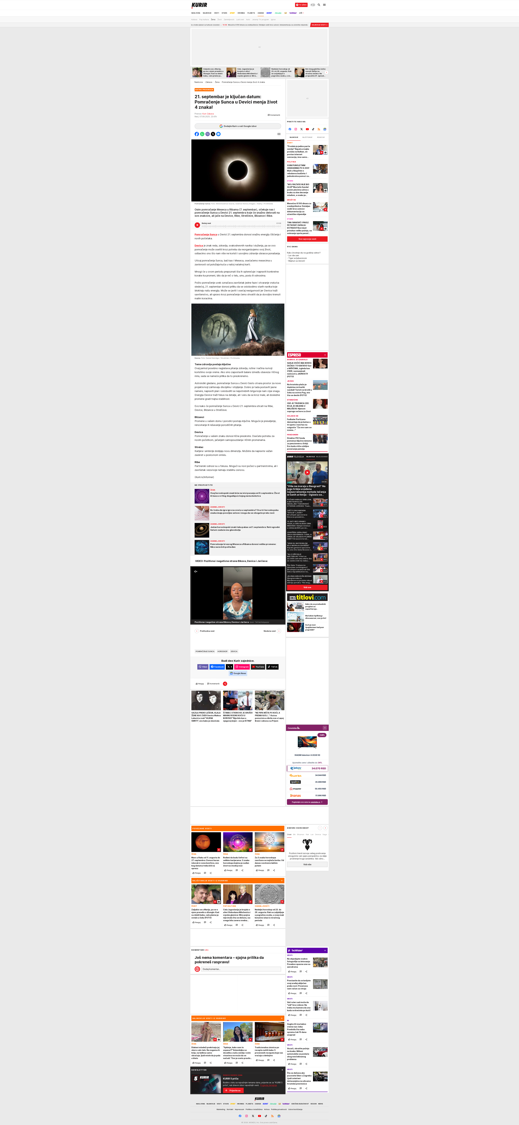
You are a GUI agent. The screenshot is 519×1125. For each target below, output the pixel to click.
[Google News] (325, 129)
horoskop (222, 651)
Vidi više (307, 864)
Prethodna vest (207, 631)
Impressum (239, 1109)
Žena (217, 82)
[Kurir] (199, 4)
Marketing (221, 1109)
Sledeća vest (270, 631)
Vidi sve (307, 587)
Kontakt (230, 1109)
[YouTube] (307, 129)
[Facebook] (290, 129)
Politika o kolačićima (254, 1109)
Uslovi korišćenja (295, 1109)
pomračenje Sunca (205, 651)
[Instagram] (296, 129)
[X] (302, 129)
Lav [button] (312, 834)
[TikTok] (313, 129)
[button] (274, 115)
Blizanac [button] (300, 834)
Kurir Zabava (208, 114)
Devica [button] (318, 834)
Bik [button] (294, 834)
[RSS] (319, 129)
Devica (234, 651)
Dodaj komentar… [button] (211, 969)
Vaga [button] (324, 834)
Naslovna (198, 82)
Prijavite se (234, 1090)
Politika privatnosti (279, 1109)
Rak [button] (307, 834)
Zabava (208, 82)
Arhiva (267, 1109)
